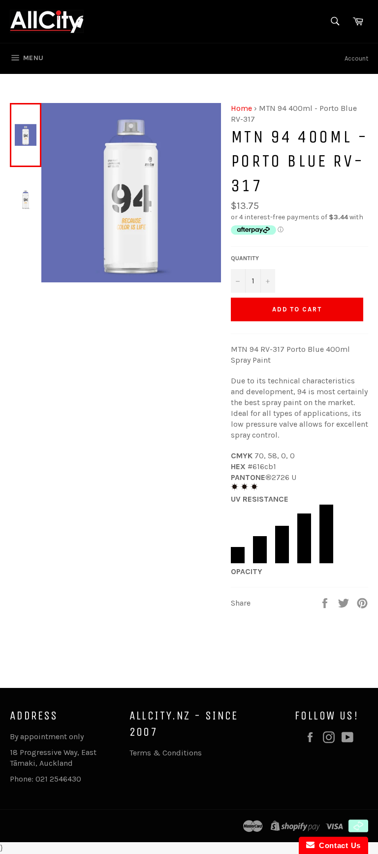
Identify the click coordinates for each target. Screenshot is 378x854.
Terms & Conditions (165, 752)
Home (241, 108)
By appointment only (47, 736)
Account (356, 58)
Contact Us (338, 845)
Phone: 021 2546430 (45, 779)
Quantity (245, 258)
